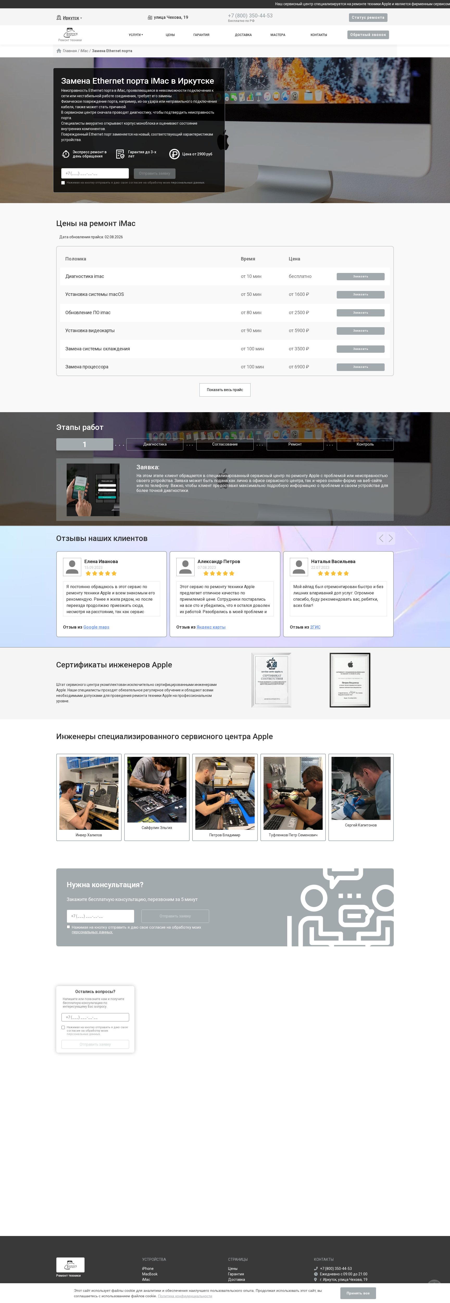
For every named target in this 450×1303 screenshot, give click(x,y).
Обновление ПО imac (88, 312)
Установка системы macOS (94, 294)
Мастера (278, 35)
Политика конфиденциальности (185, 1296)
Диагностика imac (84, 276)
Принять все (358, 1293)
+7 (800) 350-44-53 (250, 15)
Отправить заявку (154, 173)
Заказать (360, 276)
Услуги (135, 35)
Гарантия (201, 35)
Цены (170, 35)
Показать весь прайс (225, 390)
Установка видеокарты (90, 330)
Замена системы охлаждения (97, 348)
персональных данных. (188, 182)
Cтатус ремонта (368, 17)
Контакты (319, 35)
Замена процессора (86, 366)
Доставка (243, 35)
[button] (381, 538)
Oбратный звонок (368, 35)
